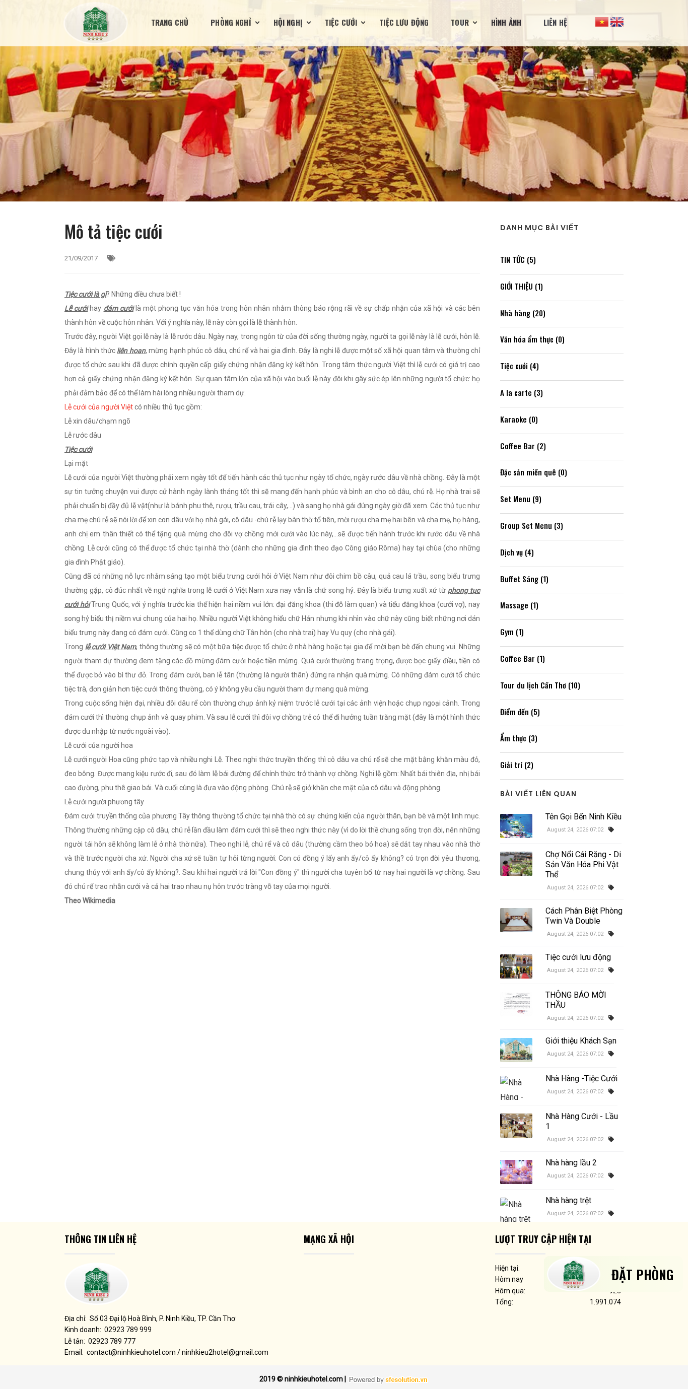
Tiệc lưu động (404, 22)
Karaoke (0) (519, 419)
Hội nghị (288, 22)
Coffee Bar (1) (522, 658)
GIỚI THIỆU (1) (521, 286)
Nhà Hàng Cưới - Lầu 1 (581, 1121)
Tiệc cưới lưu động (578, 957)
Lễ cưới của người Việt (98, 407)
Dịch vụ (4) (517, 552)
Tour (460, 22)
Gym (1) (512, 631)
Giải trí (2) (516, 764)
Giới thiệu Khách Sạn (580, 1041)
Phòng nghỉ (231, 22)
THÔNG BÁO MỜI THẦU (575, 1000)
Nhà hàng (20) (522, 312)
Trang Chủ (169, 22)
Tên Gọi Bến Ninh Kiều (583, 816)
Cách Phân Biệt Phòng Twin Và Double (584, 916)
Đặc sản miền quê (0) (533, 471)
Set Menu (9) (520, 498)
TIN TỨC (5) (518, 259)
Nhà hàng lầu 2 (571, 1162)
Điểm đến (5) (520, 711)
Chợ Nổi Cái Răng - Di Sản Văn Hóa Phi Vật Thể (583, 864)
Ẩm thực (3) (518, 737)
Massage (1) (519, 604)
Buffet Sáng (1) (524, 578)
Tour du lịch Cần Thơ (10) (540, 684)
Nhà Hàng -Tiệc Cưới (581, 1078)
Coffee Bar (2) (523, 445)
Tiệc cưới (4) (519, 365)
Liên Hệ (555, 22)
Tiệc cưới (341, 22)
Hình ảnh (506, 22)
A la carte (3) (521, 392)
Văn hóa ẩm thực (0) (532, 338)
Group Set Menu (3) (531, 525)
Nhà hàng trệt (568, 1200)
